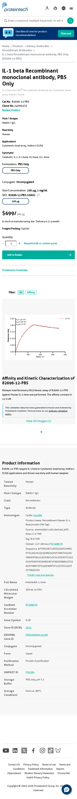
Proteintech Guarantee (15, 270)
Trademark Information (40, 768)
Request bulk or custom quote (40, 243)
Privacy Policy (31, 764)
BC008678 (57, 543)
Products (18, 46)
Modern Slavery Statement (39, 773)
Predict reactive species (40, 575)
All (20, 292)
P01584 (30, 672)
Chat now (66, 33)
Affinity (31, 292)
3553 (28, 627)
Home (5, 46)
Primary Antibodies (38, 46)
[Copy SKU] (38, 195)
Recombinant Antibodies (17, 50)
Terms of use (49, 764)
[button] (67, 789)
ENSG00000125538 (37, 634)
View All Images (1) (38, 421)
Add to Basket (14, 254)
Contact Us (14, 764)
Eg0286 (37, 515)
